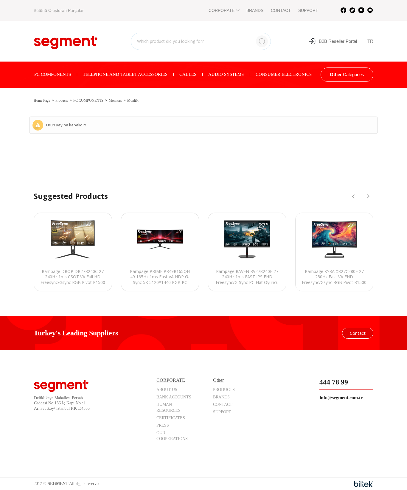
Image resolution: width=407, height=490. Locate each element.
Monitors (115, 100)
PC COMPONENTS (52, 74)
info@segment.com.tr (341, 397)
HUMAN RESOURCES (168, 407)
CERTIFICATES (170, 418)
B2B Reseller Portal (338, 41)
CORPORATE (221, 10)
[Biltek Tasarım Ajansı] (363, 484)
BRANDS (254, 10)
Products (61, 100)
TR (370, 41)
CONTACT (281, 10)
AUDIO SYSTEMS (226, 74)
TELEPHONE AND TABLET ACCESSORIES (125, 74)
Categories (347, 74)
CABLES (187, 74)
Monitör (133, 100)
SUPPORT (308, 10)
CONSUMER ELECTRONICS (284, 74)
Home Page (42, 100)
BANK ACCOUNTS (173, 397)
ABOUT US (166, 389)
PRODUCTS (224, 389)
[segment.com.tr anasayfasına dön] (66, 40)
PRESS (162, 425)
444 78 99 (333, 382)
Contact (358, 333)
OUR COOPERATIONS (172, 436)
